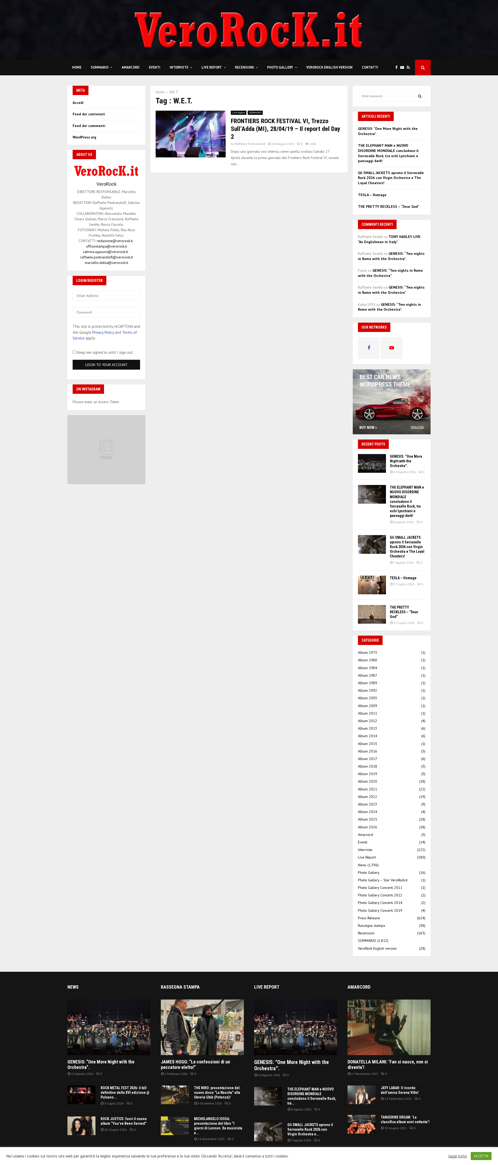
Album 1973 (367, 652)
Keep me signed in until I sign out (104, 352)
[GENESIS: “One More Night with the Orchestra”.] (372, 463)
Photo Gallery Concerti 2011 (380, 887)
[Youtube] (403, 68)
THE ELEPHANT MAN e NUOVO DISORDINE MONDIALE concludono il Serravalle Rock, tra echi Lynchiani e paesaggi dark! (388, 153)
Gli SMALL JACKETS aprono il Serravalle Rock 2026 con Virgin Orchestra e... (310, 1129)
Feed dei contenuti (89, 114)
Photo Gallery (280, 67)
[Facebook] (397, 68)
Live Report (212, 67)
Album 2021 (367, 789)
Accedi (78, 102)
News (362, 865)
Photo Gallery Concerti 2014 (380, 902)
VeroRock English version (329, 67)
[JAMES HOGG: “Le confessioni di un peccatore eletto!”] (202, 1027)
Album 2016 (367, 751)
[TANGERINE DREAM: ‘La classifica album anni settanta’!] (362, 1124)
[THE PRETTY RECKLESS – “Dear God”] (372, 614)
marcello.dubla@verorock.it (106, 262)
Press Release (369, 918)
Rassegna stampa (371, 925)
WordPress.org (84, 137)
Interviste (179, 67)
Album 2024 (367, 811)
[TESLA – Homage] (372, 585)
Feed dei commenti (89, 125)
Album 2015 (367, 743)
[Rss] (409, 68)
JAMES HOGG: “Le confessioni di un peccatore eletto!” (195, 1064)
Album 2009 (367, 705)
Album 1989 (367, 683)
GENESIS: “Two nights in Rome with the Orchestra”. (391, 256)
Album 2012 (367, 720)
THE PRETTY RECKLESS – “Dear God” (388, 206)
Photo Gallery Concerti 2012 (380, 895)
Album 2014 (367, 736)
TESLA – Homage (372, 194)
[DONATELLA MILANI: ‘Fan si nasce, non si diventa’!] (389, 1027)
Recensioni (244, 67)
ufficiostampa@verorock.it (106, 246)
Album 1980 (367, 660)
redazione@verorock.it (115, 240)
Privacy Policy (103, 332)
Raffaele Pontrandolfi (250, 144)
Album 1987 (367, 675)
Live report (266, 987)
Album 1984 (367, 667)
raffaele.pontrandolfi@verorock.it (106, 257)
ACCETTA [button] (481, 1156)
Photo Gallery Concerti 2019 (380, 910)
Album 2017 (367, 758)
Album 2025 (367, 819)
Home (76, 67)
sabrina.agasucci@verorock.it (105, 251)
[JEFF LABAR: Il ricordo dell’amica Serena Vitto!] (362, 1095)
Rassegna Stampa (180, 987)
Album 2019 (367, 773)
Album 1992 (367, 690)
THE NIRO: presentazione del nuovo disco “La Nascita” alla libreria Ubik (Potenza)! (217, 1092)
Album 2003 (367, 698)
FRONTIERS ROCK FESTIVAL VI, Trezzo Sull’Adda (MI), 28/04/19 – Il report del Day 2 (285, 128)
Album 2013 (367, 728)
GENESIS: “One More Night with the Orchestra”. (406, 461)
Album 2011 (367, 713)
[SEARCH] (419, 96)
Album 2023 (367, 804)
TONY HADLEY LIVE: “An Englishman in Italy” (389, 239)
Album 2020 (367, 781)
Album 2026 (367, 827)
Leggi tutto (457, 1156)
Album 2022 (367, 796)
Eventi (154, 67)
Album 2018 (367, 766)
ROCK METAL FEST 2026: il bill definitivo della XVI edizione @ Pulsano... (125, 1092)
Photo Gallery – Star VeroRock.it (382, 880)
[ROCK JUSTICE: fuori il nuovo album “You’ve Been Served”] (81, 1125)
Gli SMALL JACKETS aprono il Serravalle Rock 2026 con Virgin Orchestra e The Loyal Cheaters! (391, 177)
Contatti (370, 67)
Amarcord (131, 67)
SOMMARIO (99, 67)
